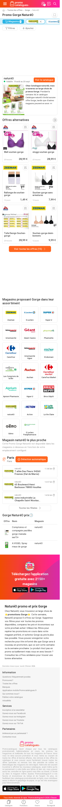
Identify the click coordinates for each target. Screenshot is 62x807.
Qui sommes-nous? (10, 694)
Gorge (27, 10)
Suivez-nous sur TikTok (12, 723)
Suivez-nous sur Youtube (13, 720)
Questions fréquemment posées (16, 677)
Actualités (6, 700)
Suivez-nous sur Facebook (14, 713)
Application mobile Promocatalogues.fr (19, 690)
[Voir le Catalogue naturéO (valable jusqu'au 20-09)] (13, 99)
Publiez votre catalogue (12, 697)
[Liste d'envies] (48, 3)
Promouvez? (7, 680)
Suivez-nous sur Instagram (14, 716)
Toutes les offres (15, 10)
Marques (6, 687)
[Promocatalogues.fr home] (19, 4)
